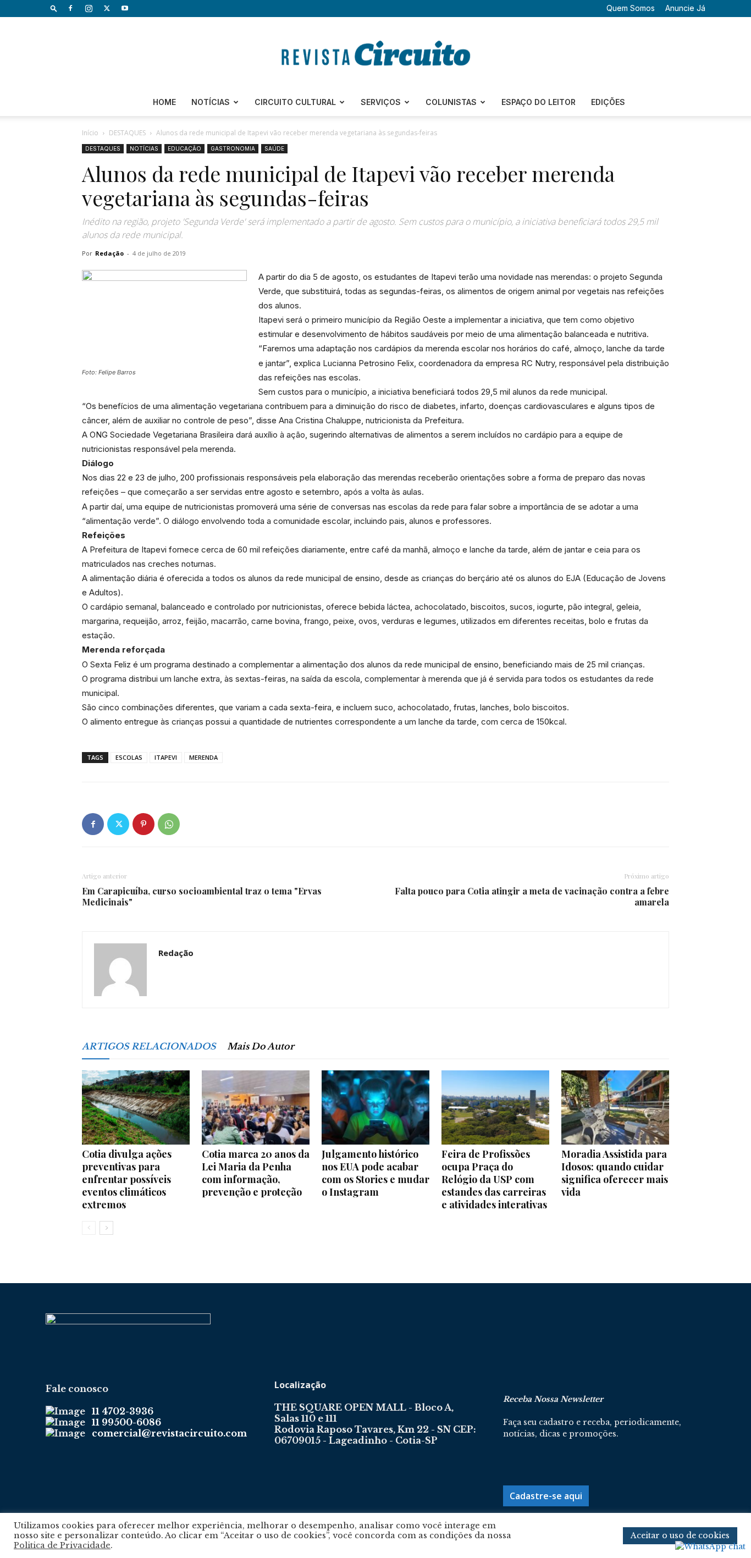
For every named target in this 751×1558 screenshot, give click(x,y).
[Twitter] (106, 8)
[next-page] (106, 1228)
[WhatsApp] (169, 824)
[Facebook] (70, 8)
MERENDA (203, 757)
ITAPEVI (165, 757)
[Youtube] (125, 8)
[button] (54, 8)
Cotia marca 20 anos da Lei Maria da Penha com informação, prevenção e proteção (256, 1172)
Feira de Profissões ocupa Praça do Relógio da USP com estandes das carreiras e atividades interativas (494, 1179)
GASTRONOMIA (233, 148)
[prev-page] (89, 1228)
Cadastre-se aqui (546, 1496)
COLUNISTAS (451, 102)
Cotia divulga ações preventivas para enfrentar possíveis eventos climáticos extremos (127, 1179)
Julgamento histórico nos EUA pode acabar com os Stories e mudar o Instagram (375, 1172)
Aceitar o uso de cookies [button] (680, 1535)
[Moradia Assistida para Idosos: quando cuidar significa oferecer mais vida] (615, 1107)
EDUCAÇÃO (184, 148)
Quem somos (630, 8)
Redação (109, 253)
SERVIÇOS (381, 102)
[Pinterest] (143, 824)
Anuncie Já (685, 8)
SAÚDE (274, 148)
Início (90, 132)
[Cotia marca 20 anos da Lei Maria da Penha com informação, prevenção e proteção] (256, 1107)
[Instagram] (88, 8)
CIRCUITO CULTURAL (295, 102)
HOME (164, 102)
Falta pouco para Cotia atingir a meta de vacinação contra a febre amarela (532, 897)
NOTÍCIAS (210, 102)
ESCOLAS (128, 757)
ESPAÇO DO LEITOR (538, 102)
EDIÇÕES (608, 102)
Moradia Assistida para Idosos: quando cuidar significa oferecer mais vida (614, 1172)
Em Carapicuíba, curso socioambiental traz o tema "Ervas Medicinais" (202, 897)
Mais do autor (260, 1046)
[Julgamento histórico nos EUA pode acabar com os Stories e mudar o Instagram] (375, 1107)
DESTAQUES (127, 132)
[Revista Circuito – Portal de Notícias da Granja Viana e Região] (375, 53)
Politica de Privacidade (62, 1545)
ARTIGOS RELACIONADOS (149, 1046)
